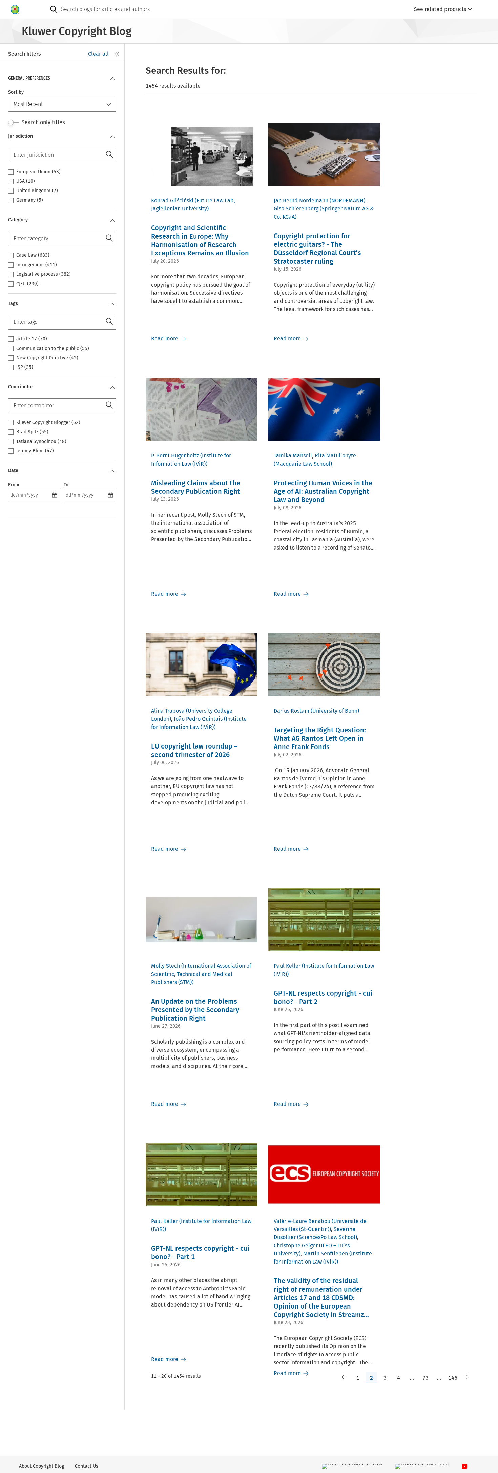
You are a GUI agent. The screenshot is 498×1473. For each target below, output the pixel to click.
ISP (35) (24, 367)
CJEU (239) (27, 284)
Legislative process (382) (43, 274)
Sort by (16, 92)
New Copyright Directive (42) (47, 358)
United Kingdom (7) (37, 191)
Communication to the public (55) (52, 348)
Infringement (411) (36, 265)
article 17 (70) (31, 339)
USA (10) (25, 181)
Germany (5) (29, 200)
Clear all (98, 54)
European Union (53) (38, 172)
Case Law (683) (32, 255)
